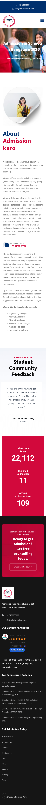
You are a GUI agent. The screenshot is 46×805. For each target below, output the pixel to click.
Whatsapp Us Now (22, 567)
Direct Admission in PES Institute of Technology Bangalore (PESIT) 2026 (22, 710)
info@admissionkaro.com (24, 8)
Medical (5, 769)
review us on (16, 649)
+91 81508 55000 (24, 5)
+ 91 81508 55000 (18, 246)
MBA (4, 763)
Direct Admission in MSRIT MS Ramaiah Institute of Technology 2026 (22, 693)
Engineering (7, 753)
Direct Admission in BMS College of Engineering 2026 (22, 719)
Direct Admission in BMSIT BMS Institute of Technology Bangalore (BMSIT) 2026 (20, 701)
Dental (5, 747)
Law (3, 758)
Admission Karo (17, 635)
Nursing (5, 774)
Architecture (7, 742)
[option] (21, 402)
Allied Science (7, 736)
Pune (4, 780)
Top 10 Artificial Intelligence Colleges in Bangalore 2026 (19, 684)
